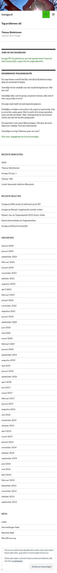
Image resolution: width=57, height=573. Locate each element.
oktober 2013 (8, 496)
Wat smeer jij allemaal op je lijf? (26, 204)
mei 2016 (6, 414)
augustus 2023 (8, 284)
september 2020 (9, 322)
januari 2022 (8, 316)
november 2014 (9, 447)
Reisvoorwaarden (19, 226)
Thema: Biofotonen (12, 32)
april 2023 (6, 289)
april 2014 (6, 474)
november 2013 (9, 491)
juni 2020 (6, 327)
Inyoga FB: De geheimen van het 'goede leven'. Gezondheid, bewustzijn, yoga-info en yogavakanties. (27, 59)
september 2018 (9, 376)
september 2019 (9, 354)
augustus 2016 (8, 409)
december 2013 (9, 485)
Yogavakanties (29, 220)
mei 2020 (6, 333)
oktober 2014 (8, 453)
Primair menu (53, 14)
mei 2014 (6, 469)
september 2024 (9, 256)
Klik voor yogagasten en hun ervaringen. (20, 136)
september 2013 (9, 502)
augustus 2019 (8, 360)
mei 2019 (6, 365)
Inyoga (17, 36)
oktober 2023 (8, 278)
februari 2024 (8, 262)
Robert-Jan (7, 215)
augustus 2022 (8, 311)
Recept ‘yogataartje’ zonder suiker (27, 209)
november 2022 (9, 305)
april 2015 (6, 431)
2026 (4, 162)
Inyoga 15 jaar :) (9, 173)
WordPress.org (9, 538)
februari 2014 (8, 480)
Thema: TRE (7, 178)
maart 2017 (7, 393)
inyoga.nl (7, 14)
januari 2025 (8, 251)
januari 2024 (8, 267)
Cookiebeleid (17, 561)
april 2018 (6, 382)
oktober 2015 (8, 425)
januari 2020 (8, 349)
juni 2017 (6, 387)
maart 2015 (7, 436)
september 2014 (9, 458)
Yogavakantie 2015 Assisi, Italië (30, 215)
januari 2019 (8, 371)
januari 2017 (8, 403)
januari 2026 (8, 245)
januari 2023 (8, 300)
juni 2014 (6, 463)
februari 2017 (8, 398)
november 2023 (9, 273)
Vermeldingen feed (10, 527)
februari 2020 (8, 344)
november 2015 (9, 420)
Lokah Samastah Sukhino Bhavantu (18, 184)
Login (4, 521)
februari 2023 (8, 294)
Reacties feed (8, 532)
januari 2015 (8, 442)
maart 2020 (7, 338)
